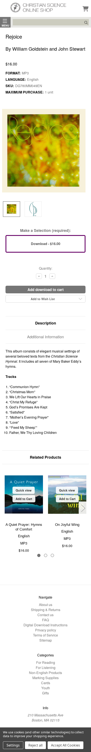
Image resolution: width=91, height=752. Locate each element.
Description (45, 323)
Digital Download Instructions (45, 624)
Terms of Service (45, 635)
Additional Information (45, 336)
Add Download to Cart (46, 289)
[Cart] (85, 9)
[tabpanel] (24, 511)
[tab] (38, 555)
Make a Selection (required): (45, 230)
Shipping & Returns (45, 609)
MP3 (23, 543)
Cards (45, 682)
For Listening (45, 667)
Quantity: (45, 268)
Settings (13, 745)
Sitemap (45, 640)
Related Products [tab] (45, 457)
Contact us (45, 614)
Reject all (35, 745)
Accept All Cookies (65, 745)
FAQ (45, 619)
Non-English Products (45, 672)
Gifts (45, 693)
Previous (8, 507)
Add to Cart (24, 499)
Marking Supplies (45, 677)
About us (45, 604)
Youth (45, 687)
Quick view (24, 490)
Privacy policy (45, 630)
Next (83, 507)
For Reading (45, 662)
